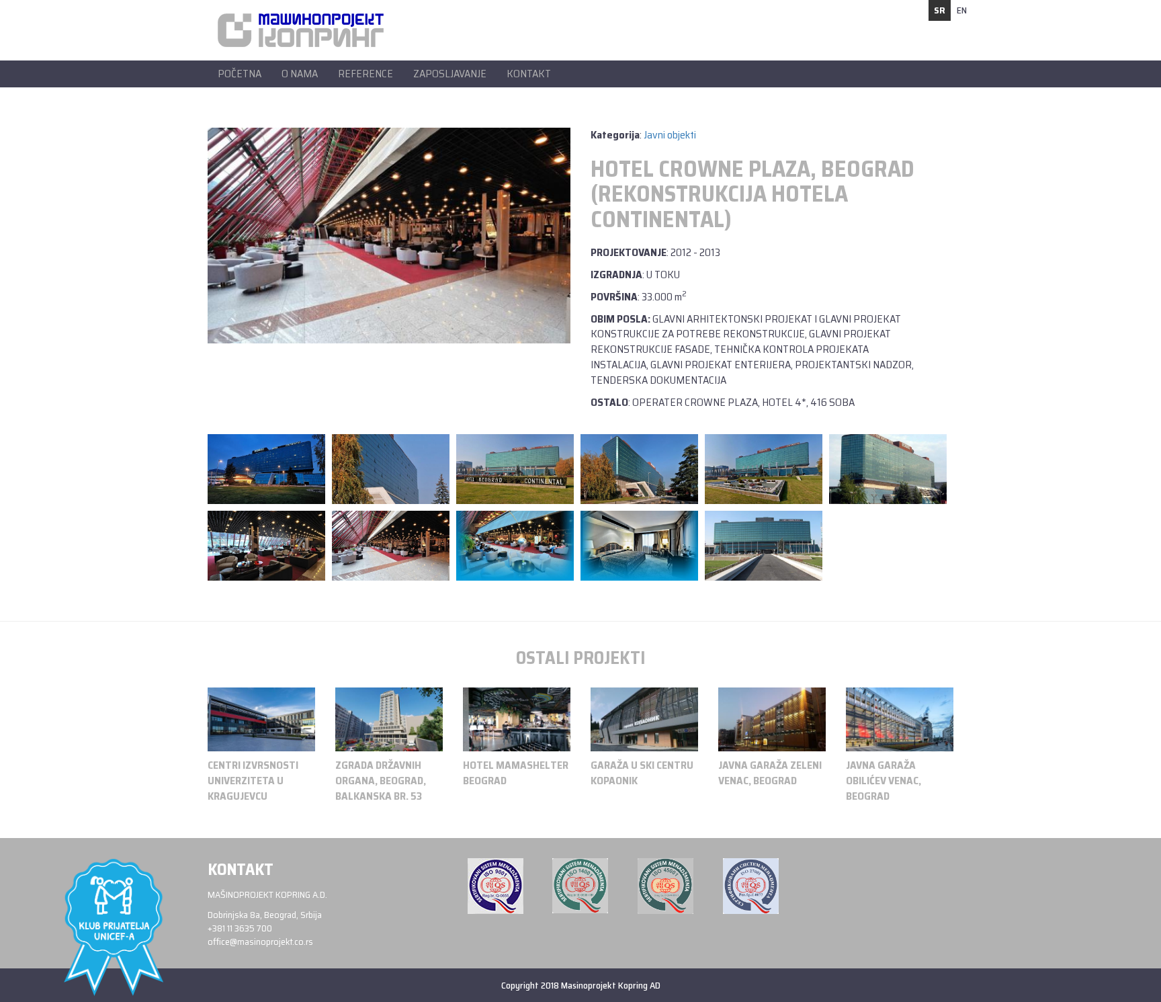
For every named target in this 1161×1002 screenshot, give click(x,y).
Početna (239, 73)
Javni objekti (670, 134)
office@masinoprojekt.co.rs (260, 941)
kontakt (529, 73)
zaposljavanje (449, 73)
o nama (300, 73)
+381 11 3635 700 (240, 928)
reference (365, 73)
